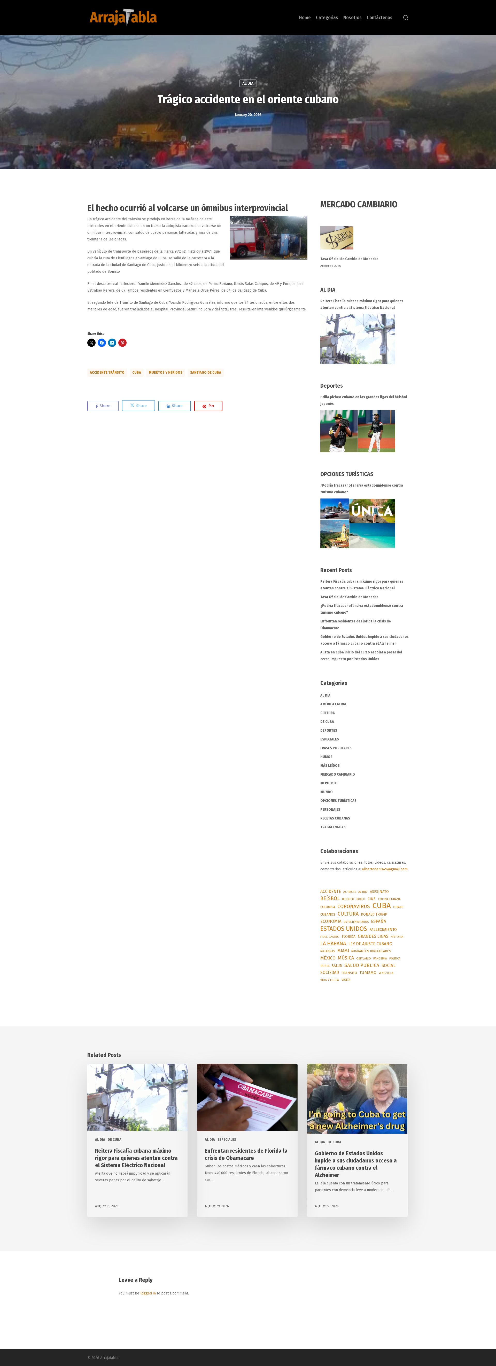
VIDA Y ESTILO (329, 980)
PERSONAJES (330, 809)
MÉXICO (328, 958)
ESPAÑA (378, 921)
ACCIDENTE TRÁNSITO (107, 372)
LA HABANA (333, 943)
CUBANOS (327, 914)
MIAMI (343, 950)
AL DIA (247, 83)
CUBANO (398, 907)
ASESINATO (379, 891)
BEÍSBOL (330, 898)
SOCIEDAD (329, 972)
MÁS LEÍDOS (330, 765)
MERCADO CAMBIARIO (337, 774)
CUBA (136, 372)
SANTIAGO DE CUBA (205, 372)
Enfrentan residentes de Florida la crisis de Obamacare (355, 624)
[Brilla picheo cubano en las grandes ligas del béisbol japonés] (357, 431)
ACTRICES (349, 892)
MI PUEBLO (329, 783)
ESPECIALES (329, 739)
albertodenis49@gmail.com (385, 869)
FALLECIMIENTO (383, 929)
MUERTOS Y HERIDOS (165, 372)
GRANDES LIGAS (373, 936)
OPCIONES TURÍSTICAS (338, 801)
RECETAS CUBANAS (335, 818)
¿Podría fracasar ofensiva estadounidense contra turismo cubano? (361, 488)
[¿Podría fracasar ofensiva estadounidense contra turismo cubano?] (357, 523)
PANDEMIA (380, 958)
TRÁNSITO (349, 973)
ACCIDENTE (330, 891)
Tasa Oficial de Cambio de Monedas (349, 259)
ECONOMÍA (331, 921)
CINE (372, 899)
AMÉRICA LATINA (333, 704)
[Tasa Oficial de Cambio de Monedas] (364, 240)
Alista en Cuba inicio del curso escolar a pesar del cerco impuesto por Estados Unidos (361, 655)
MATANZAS (327, 951)
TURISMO (367, 972)
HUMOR (326, 757)
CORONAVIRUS (353, 906)
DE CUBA (327, 722)
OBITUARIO (363, 958)
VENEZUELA (386, 973)
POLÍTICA (394, 958)
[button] (268, 238)
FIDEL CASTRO (329, 937)
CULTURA (327, 713)
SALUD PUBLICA (361, 965)
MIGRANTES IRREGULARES (371, 951)
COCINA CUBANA (389, 899)
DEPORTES (328, 730)
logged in (148, 1293)
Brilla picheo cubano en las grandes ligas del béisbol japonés (363, 400)
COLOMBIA (327, 907)
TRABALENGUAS (333, 827)
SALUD (337, 966)
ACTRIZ (363, 892)
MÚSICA (346, 958)
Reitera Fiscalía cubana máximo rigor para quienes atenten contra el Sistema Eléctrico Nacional (361, 304)
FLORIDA (348, 936)
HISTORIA (397, 937)
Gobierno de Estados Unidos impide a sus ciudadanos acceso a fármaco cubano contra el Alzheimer (364, 640)
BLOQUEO (348, 899)
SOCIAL (389, 965)
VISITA (346, 980)
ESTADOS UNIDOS (343, 928)
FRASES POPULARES (336, 748)
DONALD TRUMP (374, 914)
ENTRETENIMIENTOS (356, 922)
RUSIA (324, 966)
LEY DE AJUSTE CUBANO (370, 943)
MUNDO (326, 792)
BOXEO (361, 899)
